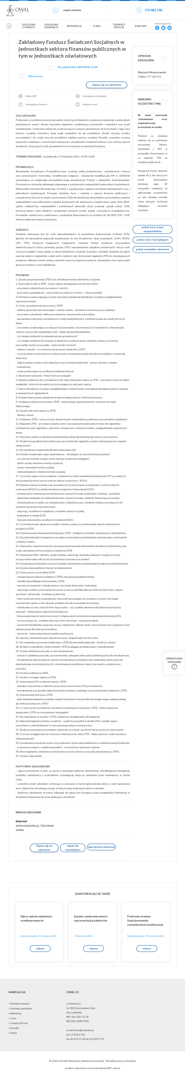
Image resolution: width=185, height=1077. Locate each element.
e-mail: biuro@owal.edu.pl (80, 1030)
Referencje (74, 26)
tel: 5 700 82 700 (75, 1034)
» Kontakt (13, 1028)
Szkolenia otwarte (29, 26)
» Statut (12, 1032)
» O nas (12, 1018)
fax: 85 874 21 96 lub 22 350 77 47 (85, 1039)
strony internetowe (96, 1068)
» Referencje (14, 1013)
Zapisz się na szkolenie (106, 85)
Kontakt (141, 26)
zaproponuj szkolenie (101, 847)
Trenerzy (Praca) (119, 26)
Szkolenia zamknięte (51, 26)
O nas (97, 26)
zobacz (40, 948)
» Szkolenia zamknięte (20, 1008)
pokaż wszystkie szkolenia (152, 249)
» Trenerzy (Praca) (18, 1023)
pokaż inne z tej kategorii (152, 240)
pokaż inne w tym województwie (153, 229)
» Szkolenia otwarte (18, 1003)
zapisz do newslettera (72, 848)
